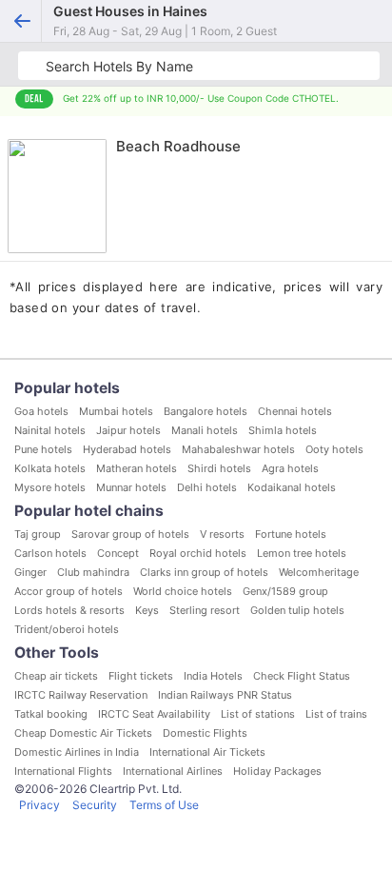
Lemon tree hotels (301, 553)
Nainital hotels (50, 430)
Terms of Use (164, 805)
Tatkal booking (51, 714)
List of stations (258, 714)
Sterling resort (204, 610)
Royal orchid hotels (197, 553)
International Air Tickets (207, 752)
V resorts (222, 534)
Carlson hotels (50, 553)
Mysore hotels (50, 487)
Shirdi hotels (219, 468)
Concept (118, 553)
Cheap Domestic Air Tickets (83, 733)
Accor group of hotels (68, 591)
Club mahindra (93, 572)
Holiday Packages (277, 771)
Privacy (39, 805)
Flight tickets (140, 676)
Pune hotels (43, 449)
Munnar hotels (131, 487)
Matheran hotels (136, 468)
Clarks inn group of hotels (204, 572)
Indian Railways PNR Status (225, 695)
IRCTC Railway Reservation (80, 695)
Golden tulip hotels (297, 610)
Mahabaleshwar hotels (238, 449)
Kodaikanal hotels (291, 487)
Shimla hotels (282, 430)
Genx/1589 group (285, 591)
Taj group (37, 534)
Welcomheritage (319, 572)
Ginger (30, 572)
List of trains (336, 714)
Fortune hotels (290, 534)
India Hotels (213, 676)
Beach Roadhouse (178, 146)
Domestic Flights (205, 733)
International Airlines (173, 771)
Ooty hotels (334, 449)
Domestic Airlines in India (76, 752)
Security (94, 805)
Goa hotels (41, 411)
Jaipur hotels (128, 430)
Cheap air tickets (56, 676)
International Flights (63, 771)
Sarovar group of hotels (130, 534)
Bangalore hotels (205, 411)
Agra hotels (290, 468)
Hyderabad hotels (127, 449)
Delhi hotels (207, 487)
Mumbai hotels (116, 411)
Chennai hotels (295, 411)
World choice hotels (182, 591)
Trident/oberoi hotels (66, 629)
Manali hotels (204, 430)
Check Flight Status (301, 676)
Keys (147, 610)
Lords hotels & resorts (69, 610)
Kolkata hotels (50, 468)
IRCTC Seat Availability (154, 714)
